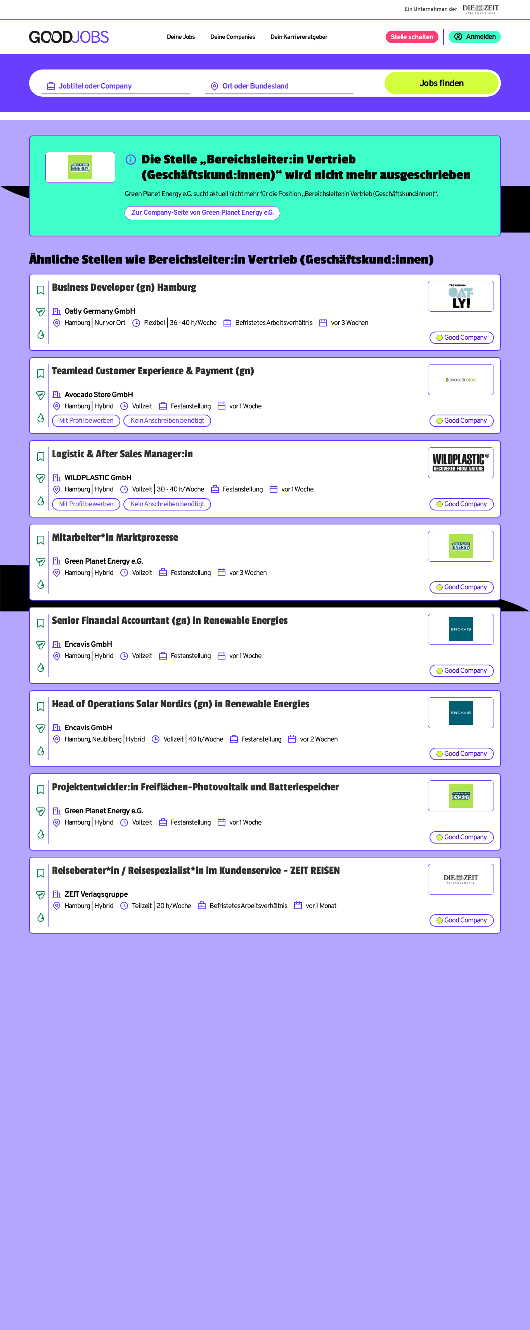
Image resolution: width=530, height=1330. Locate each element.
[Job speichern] (40, 290)
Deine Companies (232, 37)
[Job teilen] (40, 312)
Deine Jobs (181, 37)
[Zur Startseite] (69, 37)
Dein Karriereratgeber (298, 37)
